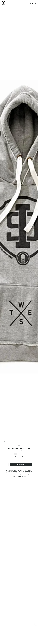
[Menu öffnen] (35, 3)
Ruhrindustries (19, 450)
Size (15, 460)
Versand (21, 456)
